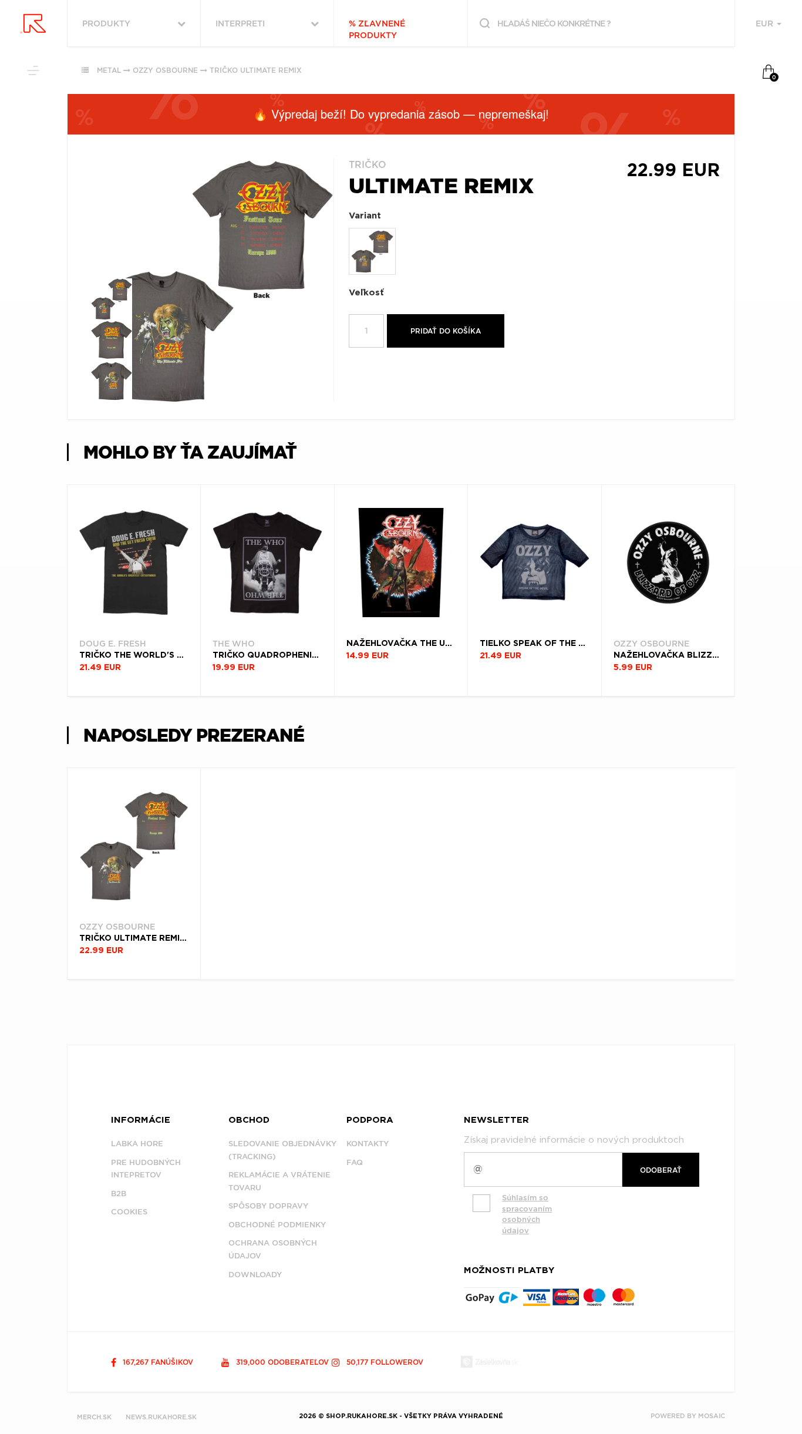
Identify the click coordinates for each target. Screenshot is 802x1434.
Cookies (129, 1211)
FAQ (354, 1162)
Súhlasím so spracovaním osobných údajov (527, 1214)
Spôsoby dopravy (268, 1205)
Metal (109, 70)
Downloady (255, 1274)
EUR (766, 23)
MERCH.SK (94, 1417)
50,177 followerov (383, 1362)
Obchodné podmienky (277, 1224)
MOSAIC (711, 1416)
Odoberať (661, 1170)
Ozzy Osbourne (165, 70)
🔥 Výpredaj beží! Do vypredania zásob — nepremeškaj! (401, 113)
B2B (118, 1193)
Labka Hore (137, 1143)
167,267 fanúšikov (156, 1362)
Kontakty (367, 1143)
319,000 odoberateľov (281, 1362)
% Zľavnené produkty (377, 29)
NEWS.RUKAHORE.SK (161, 1417)
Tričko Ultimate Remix (256, 70)
